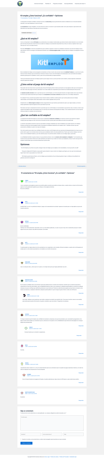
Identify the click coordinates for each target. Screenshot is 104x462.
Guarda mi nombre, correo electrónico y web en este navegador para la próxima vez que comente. (44, 439)
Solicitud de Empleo (38, 3)
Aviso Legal (47, 456)
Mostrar (34, 32)
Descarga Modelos (68, 3)
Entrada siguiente (81, 166)
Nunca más (27, 262)
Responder (81, 192)
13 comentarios (24, 18)
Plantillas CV (48, 3)
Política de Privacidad (64, 456)
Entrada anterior (22, 166)
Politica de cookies (54, 456)
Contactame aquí (72, 456)
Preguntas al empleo (57, 3)
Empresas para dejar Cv (80, 3)
